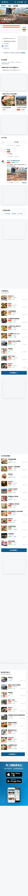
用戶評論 (4, 138)
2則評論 (24, 31)
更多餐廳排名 (13, 372)
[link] (14, 299)
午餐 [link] (12, 718)
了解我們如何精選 (5, 63)
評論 (9, 6)
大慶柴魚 (6, 46)
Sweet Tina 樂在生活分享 (13, 160)
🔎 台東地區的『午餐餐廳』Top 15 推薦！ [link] (13, 213)
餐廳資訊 (3, 5)
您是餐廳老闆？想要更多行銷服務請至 (14, 52)
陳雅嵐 (8, 149)
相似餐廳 (15, 6)
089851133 (6, 48)
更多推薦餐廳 (13, 550)
